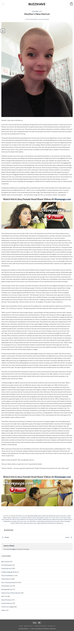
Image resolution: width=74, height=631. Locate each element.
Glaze (3, 519)
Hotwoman (32, 519)
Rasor (55, 521)
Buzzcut (58, 516)
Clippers (9, 517)
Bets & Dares (5, 561)
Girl (61, 517)
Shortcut (13, 523)
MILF (30, 521)
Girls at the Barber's (7, 575)
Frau (50, 517)
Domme (30, 517)
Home (21, 626)
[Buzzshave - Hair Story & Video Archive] (37, 4)
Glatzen (69, 517)
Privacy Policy (28, 626)
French (53, 517)
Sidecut (17, 523)
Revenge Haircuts (6, 589)
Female (46, 517)
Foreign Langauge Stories (9, 572)
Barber (40, 516)
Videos (3, 610)
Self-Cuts (4, 596)
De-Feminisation (6, 565)
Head (18, 519)
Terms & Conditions (40, 626)
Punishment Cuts (37, 11)
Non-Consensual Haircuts (9, 582)
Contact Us (51, 626)
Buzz (54, 516)
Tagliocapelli (40, 523)
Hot (27, 519)
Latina (18, 521)
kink (36, 519)
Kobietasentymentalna (58, 519)
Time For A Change (7, 607)
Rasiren (52, 521)
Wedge (6, 537)
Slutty (24, 523)
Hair (11, 519)
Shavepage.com (63, 199)
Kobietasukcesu (68, 519)
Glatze (64, 517)
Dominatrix (24, 517)
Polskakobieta (41, 521)
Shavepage (67, 521)
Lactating (13, 521)
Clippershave (15, 517)
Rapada (47, 521)
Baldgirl (36, 516)
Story (35, 523)
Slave (21, 523)
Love (27, 521)
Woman (46, 523)
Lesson (67, 537)
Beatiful (51, 516)
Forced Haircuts (6, 568)
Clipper (4, 517)
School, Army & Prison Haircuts (11, 593)
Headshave (23, 519)
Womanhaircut (52, 523)
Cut (20, 517)
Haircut (14, 519)
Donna (34, 517)
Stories (31, 523)
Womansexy (60, 523)
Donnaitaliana (40, 517)
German (58, 517)
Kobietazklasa (7, 521)
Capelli (69, 516)
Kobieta (40, 519)
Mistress (35, 521)
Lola (25, 521)
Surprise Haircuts (6, 603)
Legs (22, 521)
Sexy (59, 521)
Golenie (7, 519)
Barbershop (45, 516)
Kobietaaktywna (47, 519)
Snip (28, 523)
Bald (32, 516)
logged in (14, 549)
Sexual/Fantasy (6, 600)
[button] (3, 4)
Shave (62, 521)
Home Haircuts (6, 579)
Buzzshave (46, 19)
